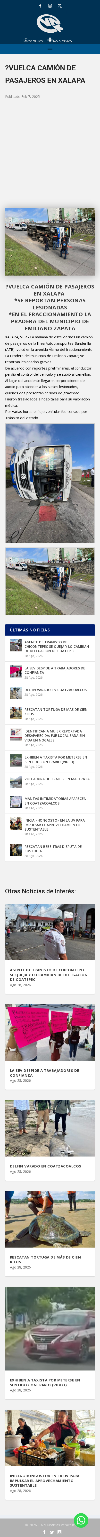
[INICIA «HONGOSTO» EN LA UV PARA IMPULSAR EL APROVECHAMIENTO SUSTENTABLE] (16, 823)
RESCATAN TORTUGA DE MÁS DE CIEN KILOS (56, 711)
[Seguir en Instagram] (50, 5)
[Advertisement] (50, 154)
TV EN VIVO (35, 41)
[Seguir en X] (60, 5)
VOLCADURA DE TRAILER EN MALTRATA (57, 779)
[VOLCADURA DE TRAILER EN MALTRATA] (16, 782)
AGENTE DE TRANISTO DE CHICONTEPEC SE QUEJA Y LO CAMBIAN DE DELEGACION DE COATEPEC (57, 646)
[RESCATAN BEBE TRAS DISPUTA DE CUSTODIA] (16, 850)
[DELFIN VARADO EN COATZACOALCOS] (16, 693)
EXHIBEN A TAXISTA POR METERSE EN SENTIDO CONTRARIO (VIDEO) (56, 759)
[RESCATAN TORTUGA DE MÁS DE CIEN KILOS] (16, 713)
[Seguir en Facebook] (40, 5)
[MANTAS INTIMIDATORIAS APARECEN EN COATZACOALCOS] (16, 802)
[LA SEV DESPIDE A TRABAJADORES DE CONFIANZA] (16, 671)
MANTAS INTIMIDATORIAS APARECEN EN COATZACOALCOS (55, 800)
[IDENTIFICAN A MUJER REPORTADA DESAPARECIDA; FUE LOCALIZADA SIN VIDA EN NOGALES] (16, 734)
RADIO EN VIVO (62, 41)
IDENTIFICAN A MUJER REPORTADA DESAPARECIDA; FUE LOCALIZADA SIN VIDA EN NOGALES (55, 735)
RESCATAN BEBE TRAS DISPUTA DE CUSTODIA (53, 848)
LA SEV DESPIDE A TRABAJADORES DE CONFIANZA (55, 670)
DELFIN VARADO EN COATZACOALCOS (56, 689)
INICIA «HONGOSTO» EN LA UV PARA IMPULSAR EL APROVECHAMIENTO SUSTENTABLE (55, 824)
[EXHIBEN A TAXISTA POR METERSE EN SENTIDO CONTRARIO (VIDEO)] (16, 760)
